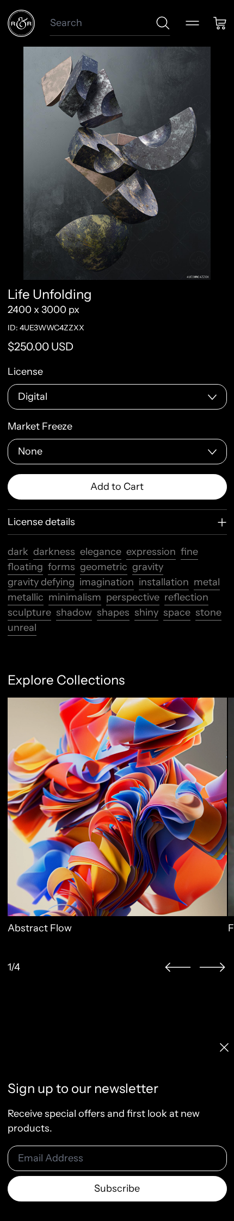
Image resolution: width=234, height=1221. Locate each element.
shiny (146, 612)
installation (164, 582)
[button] (178, 967)
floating (25, 567)
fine (189, 552)
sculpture (29, 612)
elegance (100, 552)
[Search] (163, 23)
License (25, 372)
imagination (106, 582)
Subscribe (117, 1188)
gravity (147, 567)
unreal (22, 628)
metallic (26, 597)
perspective (132, 597)
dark (18, 552)
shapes (113, 612)
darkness (54, 552)
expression (151, 552)
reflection (186, 597)
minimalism (74, 597)
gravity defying (41, 582)
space (176, 612)
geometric (103, 567)
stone (208, 612)
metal (207, 582)
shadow (74, 612)
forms (61, 567)
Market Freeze (40, 426)
